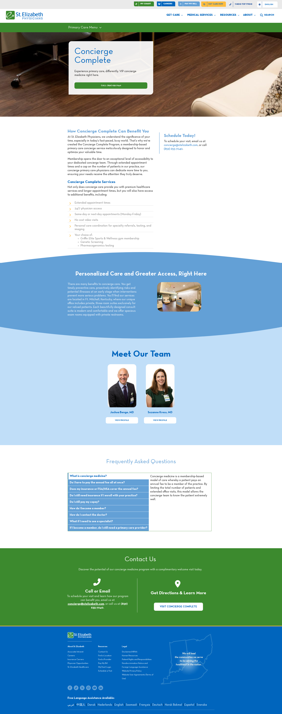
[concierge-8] (160, 365)
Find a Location (104, 656)
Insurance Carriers (76, 659)
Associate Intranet (75, 652)
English (119, 704)
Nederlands (105, 704)
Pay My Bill (103, 663)
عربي (71, 704)
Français (144, 704)
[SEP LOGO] (24, 12)
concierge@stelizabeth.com (181, 145)
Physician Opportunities (78, 663)
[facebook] (70, 687)
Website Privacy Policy (131, 671)
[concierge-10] (122, 365)
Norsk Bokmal (173, 704)
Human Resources (130, 656)
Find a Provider (104, 659)
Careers (71, 656)
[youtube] (94, 687)
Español (189, 704)
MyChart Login (104, 667)
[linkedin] (100, 687)
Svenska (202, 704)
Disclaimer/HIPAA (129, 652)
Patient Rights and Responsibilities (137, 659)
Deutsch (157, 704)
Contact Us (103, 652)
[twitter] (82, 687)
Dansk (91, 704)
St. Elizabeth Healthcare (78, 667)
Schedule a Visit (105, 671)
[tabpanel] (180, 502)
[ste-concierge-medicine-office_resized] (179, 283)
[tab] (108, 476)
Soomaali (131, 704)
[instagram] (88, 687)
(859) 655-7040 (173, 148)
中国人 (81, 704)
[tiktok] (76, 687)
